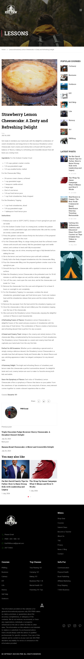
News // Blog (62, 549)
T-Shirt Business (63, 590)
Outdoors (72, 84)
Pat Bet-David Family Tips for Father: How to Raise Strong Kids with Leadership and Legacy (75, 163)
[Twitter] (43, 401)
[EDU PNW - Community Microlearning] (11, 10)
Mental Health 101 (36, 585)
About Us (61, 536)
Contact (60, 554)
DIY (70, 93)
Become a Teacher (64, 532)
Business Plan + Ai (36, 581)
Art (70, 129)
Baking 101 (33, 577)
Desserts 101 (12, 395)
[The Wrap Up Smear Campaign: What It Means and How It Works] (43, 469)
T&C (59, 541)
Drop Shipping (62, 585)
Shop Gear (61, 519)
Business (72, 75)
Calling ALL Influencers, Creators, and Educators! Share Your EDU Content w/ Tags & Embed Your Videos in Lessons (75, 232)
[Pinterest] (48, 401)
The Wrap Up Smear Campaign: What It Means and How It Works (43, 484)
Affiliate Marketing (64, 581)
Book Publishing (63, 577)
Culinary (72, 66)
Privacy (60, 545)
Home (3, 49)
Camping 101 (34, 572)
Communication (63, 568)
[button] (28, 496)
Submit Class (62, 527)
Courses (61, 523)
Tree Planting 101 (36, 568)
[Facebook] (38, 401)
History (72, 120)
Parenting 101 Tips (36, 590)
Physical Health (63, 572)
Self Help (72, 102)
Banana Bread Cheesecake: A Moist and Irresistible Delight (28, 447)
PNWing (72, 138)
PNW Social (24, 409)
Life (70, 111)
